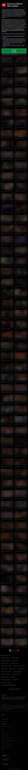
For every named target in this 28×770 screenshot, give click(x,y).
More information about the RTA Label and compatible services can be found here (13, 30)
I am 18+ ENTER (14, 51)
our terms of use (22, 54)
